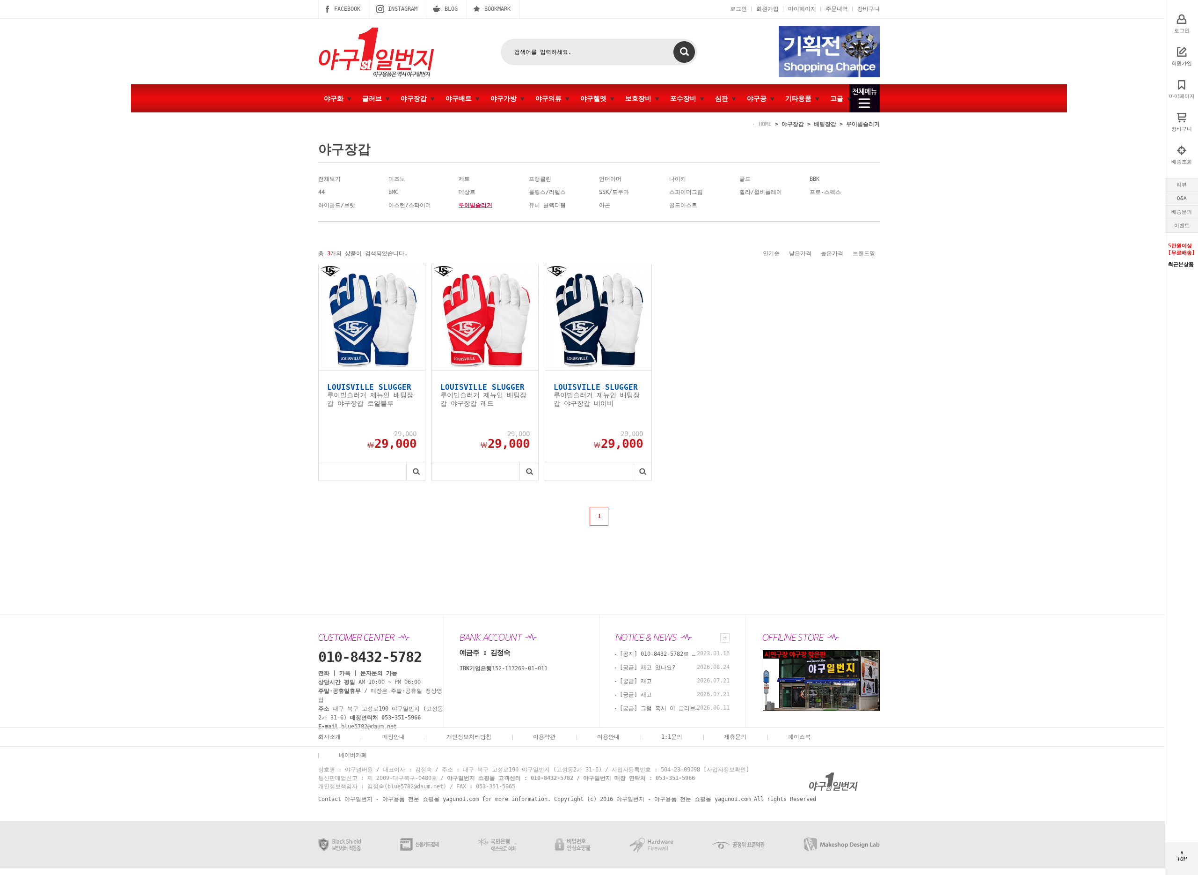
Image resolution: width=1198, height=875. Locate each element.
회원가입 (767, 9)
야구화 (335, 98)
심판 (723, 98)
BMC (393, 192)
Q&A (1182, 198)
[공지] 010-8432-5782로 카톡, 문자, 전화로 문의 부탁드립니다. (659, 654)
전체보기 (329, 179)
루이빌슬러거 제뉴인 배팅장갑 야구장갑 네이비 (597, 399)
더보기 (725, 638)
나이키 (677, 179)
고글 (838, 98)
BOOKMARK (497, 9)
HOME (765, 124)
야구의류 (550, 98)
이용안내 (608, 737)
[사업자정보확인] (726, 769)
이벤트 (1182, 225)
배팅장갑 (825, 124)
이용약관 (544, 737)
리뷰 (1181, 185)
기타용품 (800, 98)
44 (321, 192)
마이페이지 (802, 9)
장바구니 (868, 9)
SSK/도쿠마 (614, 192)
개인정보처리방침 (468, 737)
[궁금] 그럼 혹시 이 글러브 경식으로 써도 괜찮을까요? (659, 708)
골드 (745, 179)
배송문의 (1181, 212)
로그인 (738, 9)
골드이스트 (683, 205)
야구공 (758, 98)
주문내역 (836, 9)
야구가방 (505, 98)
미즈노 (396, 179)
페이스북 (799, 737)
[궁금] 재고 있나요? (647, 667)
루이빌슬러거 (863, 124)
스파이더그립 (686, 192)
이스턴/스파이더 (409, 205)
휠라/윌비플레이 (760, 192)
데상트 (467, 192)
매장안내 (393, 737)
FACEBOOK (347, 9)
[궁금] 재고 (636, 681)
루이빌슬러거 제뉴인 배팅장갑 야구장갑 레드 (483, 399)
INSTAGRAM (402, 9)
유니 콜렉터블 (547, 205)
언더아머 (610, 179)
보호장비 (640, 98)
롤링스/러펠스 (547, 192)
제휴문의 (735, 737)
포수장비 (685, 98)
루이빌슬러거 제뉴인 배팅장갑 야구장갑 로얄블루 (370, 399)
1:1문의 (671, 737)
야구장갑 (416, 98)
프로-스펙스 (825, 192)
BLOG (451, 9)
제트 (464, 179)
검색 (684, 52)
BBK (814, 179)
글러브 (374, 98)
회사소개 (329, 737)
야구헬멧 (595, 98)
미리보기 (415, 471)
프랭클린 (540, 179)
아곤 (604, 205)
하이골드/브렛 (336, 205)
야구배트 (460, 98)
